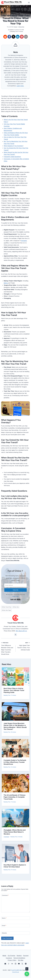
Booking (19, 955)
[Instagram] (15, 963)
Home (15, 26)
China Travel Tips (6, 607)
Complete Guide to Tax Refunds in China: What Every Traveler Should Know (15, 762)
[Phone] (8, 963)
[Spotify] (25, 963)
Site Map (20, 960)
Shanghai (24, 240)
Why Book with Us (21, 631)
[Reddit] (5, 37)
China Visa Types (6, 610)
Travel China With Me (15, 623)
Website (4, 933)
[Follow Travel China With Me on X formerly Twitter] (15, 634)
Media (4, 955)
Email (4, 925)
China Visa (21, 26)
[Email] (26, 37)
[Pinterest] (22, 37)
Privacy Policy (15, 596)
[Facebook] (9, 37)
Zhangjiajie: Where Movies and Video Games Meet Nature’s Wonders (15, 832)
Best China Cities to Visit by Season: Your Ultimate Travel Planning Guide (14, 690)
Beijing (6, 283)
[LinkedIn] (17, 37)
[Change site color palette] (26, 968)
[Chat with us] (27, 974)
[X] (13, 37)
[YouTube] (18, 963)
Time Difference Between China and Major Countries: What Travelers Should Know (7, 648)
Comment (5, 895)
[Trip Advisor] (12, 963)
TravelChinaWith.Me (16, 970)
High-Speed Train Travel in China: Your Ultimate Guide (23, 646)
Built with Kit (16, 599)
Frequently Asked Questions (12, 156)
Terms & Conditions (19, 958)
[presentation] (15, 676)
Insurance (9, 958)
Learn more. (20, 86)
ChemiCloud (15, 972)
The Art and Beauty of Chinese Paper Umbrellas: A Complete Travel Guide (14, 797)
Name (4, 918)
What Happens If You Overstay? (13, 146)
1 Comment (6, 836)
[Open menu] (28, 2)
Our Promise (11, 955)
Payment (26, 955)
